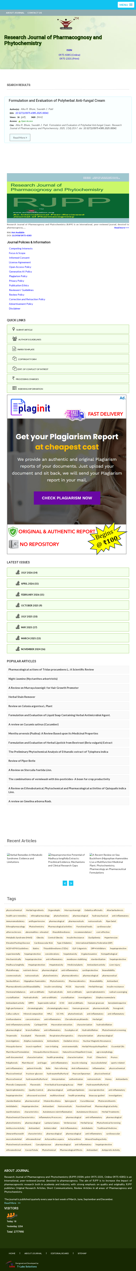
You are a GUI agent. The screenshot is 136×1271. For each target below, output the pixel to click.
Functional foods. (84, 926)
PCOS (68, 986)
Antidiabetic (12, 1106)
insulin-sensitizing (53, 986)
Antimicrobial (50, 1128)
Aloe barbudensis (115, 910)
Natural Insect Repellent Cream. (77, 1052)
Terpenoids (11, 1035)
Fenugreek (118, 1008)
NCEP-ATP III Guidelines (17, 948)
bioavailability (108, 970)
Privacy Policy (16, 280)
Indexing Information (30, 389)
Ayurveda (79, 986)
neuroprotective (96, 1090)
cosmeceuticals (13, 975)
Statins (36, 948)
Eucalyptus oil (71, 1030)
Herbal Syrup (87, 1122)
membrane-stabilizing (77, 959)
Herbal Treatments (110, 1111)
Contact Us (34, 12)
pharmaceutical (109, 975)
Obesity (40, 937)
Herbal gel (97, 1019)
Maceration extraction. (62, 1024)
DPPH (31, 1003)
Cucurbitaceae (87, 1101)
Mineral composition (33, 1013)
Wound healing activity (96, 1139)
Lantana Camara (52, 1122)
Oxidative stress (71, 1041)
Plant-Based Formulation (17, 1052)
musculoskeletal (99, 1062)
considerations (52, 954)
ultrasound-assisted (36, 1095)
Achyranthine (74, 1139)
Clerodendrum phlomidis (76, 1019)
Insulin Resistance (75, 937)
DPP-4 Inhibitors (98, 948)
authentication (76, 1079)
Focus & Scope (17, 253)
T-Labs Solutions (27, 1266)
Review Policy (16, 294)
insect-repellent (33, 1046)
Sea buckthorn (13, 981)
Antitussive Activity (15, 1128)
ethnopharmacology (40, 915)
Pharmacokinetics (77, 981)
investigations (85, 997)
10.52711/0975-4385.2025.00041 (32, 113)
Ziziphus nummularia (105, 997)
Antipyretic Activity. (111, 1150)
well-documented (14, 1057)
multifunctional (57, 1095)
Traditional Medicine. (107, 1128)
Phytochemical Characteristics (20, 1117)
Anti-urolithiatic (74, 992)
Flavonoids (40, 1035)
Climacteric (101, 1057)
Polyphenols (12, 1062)
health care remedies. (16, 915)
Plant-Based (27, 1062)
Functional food (83, 1106)
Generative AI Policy (20, 271)
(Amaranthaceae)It (15, 1133)
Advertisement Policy (21, 303)
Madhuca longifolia (15, 964)
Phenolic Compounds (16, 1084)
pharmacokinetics (70, 975)
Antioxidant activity (96, 964)
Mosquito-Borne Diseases (45, 1052)
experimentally (13, 954)
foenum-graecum (96, 1003)
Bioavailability (96, 981)
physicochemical (14, 910)
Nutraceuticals (65, 1106)
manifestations (13, 1111)
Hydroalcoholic (31, 997)
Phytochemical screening (114, 1030)
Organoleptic (54, 910)
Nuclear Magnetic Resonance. (97, 1041)
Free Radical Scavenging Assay (59, 1084)
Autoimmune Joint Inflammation (57, 1111)
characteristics (31, 1111)
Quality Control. (36, 1090)
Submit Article (24, 329)
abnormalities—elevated (37, 932)
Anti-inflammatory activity (18, 1024)
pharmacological (80, 915)
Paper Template (25, 349)
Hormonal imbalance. (16, 992)
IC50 (62, 1003)
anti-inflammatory (120, 915)
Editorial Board (60, 1253)
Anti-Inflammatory (69, 1128)
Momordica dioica (52, 1101)
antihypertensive (37, 921)
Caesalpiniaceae (43, 1144)
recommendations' (83, 932)
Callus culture (12, 1013)
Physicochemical (14, 1073)
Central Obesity (55, 937)
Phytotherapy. (12, 970)
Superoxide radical (46, 1003)
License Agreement (20, 262)
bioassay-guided (96, 1095)
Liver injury (114, 964)
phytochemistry (61, 915)
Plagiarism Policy (18, 276)
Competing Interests (21, 248)
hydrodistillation (104, 1024)
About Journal (15, 12)
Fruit (89, 1057)
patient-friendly (34, 1068)
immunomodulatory (15, 921)
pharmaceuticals (76, 921)
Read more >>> (121, 227)
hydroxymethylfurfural (57, 1073)
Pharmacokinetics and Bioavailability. (23, 986)
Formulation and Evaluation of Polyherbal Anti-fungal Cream (57, 100)
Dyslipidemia (94, 937)
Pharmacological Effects (71, 1150)
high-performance (14, 1008)
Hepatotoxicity (56, 964)
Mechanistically (13, 959)
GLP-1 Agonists (79, 948)
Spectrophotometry (15, 1090)
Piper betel (111, 921)
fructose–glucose (34, 1073)
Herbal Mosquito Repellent (94, 1046)
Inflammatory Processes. (50, 1117)
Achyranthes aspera (54, 1139)
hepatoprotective (118, 948)
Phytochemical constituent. (19, 1144)
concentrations (33, 1019)
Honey (108, 1079)
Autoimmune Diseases (87, 1111)
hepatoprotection (33, 959)
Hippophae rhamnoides (35, 981)
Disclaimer (14, 308)
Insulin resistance (115, 986)
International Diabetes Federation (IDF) (94, 943)
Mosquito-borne (14, 1046)
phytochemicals (75, 1013)
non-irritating (52, 1046)
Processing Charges (27, 379)
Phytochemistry (36, 926)
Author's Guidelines (29, 339)
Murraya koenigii (72, 910)
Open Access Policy (20, 266)
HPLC (49, 1013)
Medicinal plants (75, 964)
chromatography (35, 1008)
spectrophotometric (95, 992)
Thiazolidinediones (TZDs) (55, 948)
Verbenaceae (70, 1122)
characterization (84, 1024)
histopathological (109, 954)
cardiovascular (104, 926)
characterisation (35, 1057)
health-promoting (55, 1057)
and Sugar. (42, 1062)
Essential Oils (118, 1046)
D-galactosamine (89, 954)
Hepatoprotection (36, 964)
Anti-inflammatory (80, 1068)
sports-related (117, 1062)
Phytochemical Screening (108, 1122)
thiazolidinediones (61, 932)
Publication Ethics (19, 285)
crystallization (12, 997)
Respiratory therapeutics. (61, 1035)
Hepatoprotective (30, 1106)
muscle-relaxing (79, 1062)
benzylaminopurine (117, 1003)
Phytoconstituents (107, 1101)
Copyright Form (26, 359)
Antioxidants (53, 1041)
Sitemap (82, 1253)
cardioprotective (90, 970)
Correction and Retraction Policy (27, 299)
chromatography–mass (57, 1008)
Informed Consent (19, 257)
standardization (98, 959)
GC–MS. (60, 1013)
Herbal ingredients (35, 910)
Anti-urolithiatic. (76, 1003)
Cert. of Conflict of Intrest (32, 369)
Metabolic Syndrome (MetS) (19, 937)
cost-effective (103, 932)
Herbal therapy (96, 986)
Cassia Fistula (31, 1150)
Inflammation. (99, 1068)
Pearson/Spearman (81, 1073)
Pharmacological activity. (106, 1106)
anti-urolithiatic (37, 992)
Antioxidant (112, 981)
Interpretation (58, 1079)
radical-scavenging (118, 992)
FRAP (80, 1084)
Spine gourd (70, 1101)
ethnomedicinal (33, 1139)
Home (12, 1253)
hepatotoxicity (70, 954)
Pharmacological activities (60, 926)
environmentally (70, 1046)
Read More (19, 137)
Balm (48, 1068)
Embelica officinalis (94, 910)
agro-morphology (105, 1052)
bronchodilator (33, 1030)
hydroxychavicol (100, 915)
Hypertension (111, 937)
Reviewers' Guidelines (21, 289)
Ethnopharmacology (15, 926)
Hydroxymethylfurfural (97, 1084)
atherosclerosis (13, 932)
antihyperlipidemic (75, 1090)
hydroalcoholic (56, 992)
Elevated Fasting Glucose (18, 943)
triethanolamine (13, 1019)
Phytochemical (49, 1150)
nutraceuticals (95, 921)
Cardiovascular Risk (43, 943)
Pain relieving (61, 1068)
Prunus (114, 1057)
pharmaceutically (101, 1008)
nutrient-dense (30, 970)
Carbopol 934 (40, 1024)
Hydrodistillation (90, 1030)
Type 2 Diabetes (64, 943)
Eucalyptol (26, 1035)
